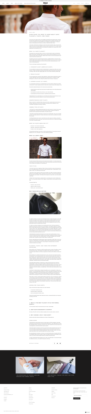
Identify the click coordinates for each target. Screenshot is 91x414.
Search (82, 3)
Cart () (87, 3)
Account (78, 3)
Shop (3, 3)
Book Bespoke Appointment (30, 3)
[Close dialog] (63, 196)
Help (12, 3)
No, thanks (51, 214)
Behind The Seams (18, 3)
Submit (51, 209)
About (7, 3)
